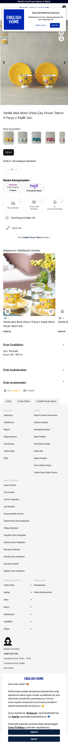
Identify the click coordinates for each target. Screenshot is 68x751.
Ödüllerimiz (9, 422)
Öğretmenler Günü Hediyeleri (16, 521)
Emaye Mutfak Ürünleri (14, 514)
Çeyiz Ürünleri (10, 485)
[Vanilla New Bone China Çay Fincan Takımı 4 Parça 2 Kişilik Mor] (50, 137)
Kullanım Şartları (41, 422)
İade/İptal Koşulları (42, 429)
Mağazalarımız (10, 437)
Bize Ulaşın (9, 668)
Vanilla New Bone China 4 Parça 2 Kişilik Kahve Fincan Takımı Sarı (29, 324)
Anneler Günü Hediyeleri (14, 557)
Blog (6, 458)
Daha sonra (41, 25)
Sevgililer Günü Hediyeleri (15, 535)
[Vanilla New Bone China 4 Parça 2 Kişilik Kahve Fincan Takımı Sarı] (29, 284)
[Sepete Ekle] (7, 311)
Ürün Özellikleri (13, 345)
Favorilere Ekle (51, 311)
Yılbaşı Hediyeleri (11, 528)
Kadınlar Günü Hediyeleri (14, 542)
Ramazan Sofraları (12, 549)
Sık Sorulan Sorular (42, 444)
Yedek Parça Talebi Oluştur (45, 472)
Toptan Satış (9, 451)
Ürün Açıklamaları (15, 370)
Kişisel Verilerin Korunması (45, 415)
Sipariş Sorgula (40, 458)
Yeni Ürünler (9, 492)
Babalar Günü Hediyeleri (14, 571)
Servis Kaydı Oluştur (42, 465)
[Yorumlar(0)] (34, 382)
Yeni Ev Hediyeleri (11, 499)
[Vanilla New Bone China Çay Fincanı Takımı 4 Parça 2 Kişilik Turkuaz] (36, 137)
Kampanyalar (39, 585)
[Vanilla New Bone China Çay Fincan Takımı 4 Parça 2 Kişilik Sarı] (8, 137)
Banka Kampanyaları (43, 592)
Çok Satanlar (9, 507)
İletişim (7, 429)
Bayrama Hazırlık (11, 564)
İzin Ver (55, 25)
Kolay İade (38, 451)
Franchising (9, 444)
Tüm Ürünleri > (34, 237)
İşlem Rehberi (40, 437)
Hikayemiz (8, 415)
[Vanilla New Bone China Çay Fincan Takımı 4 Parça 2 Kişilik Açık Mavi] (22, 137)
